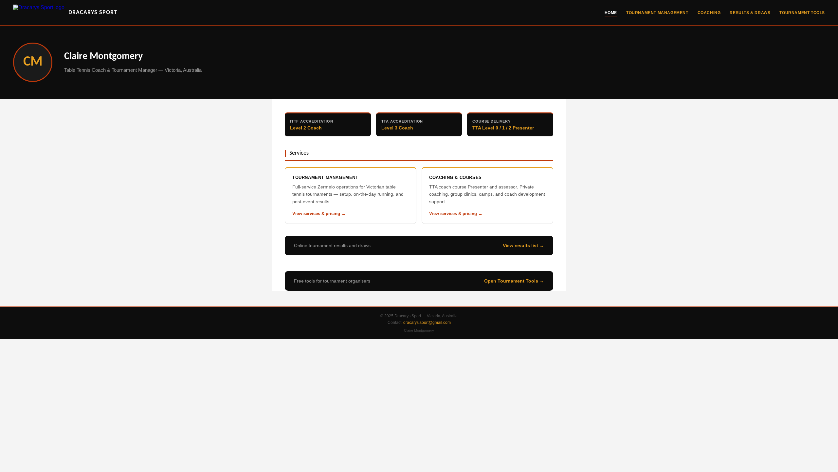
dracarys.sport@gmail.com (427, 322)
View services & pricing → (319, 213)
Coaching (709, 12)
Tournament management (657, 12)
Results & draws (750, 12)
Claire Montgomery (419, 330)
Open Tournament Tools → (514, 281)
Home (611, 12)
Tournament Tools (802, 12)
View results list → (523, 245)
